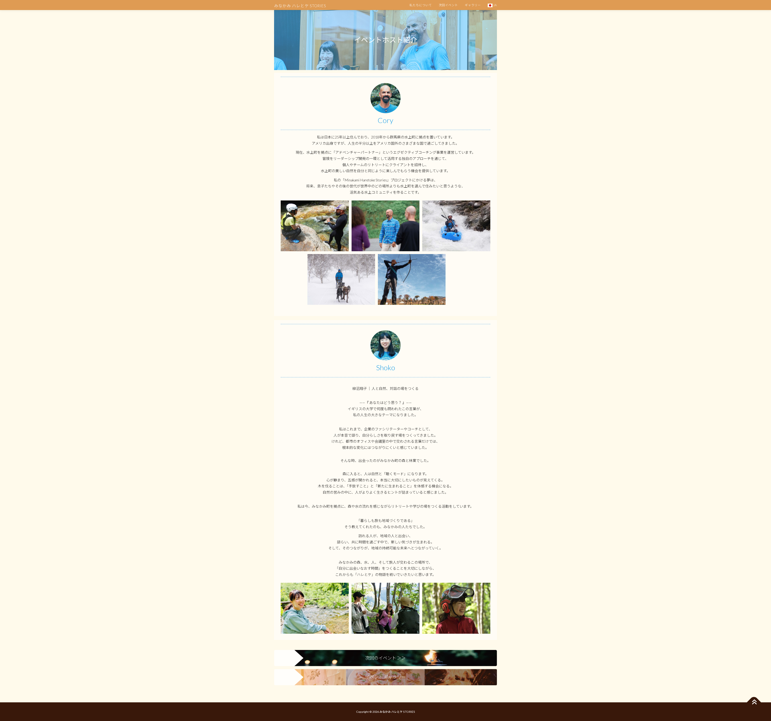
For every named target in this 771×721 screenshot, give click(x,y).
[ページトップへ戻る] (754, 702)
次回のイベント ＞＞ (385, 658)
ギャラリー (473, 5)
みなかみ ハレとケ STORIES (300, 5)
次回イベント (448, 5)
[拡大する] (344, 206)
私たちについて (420, 5)
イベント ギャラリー (385, 677)
